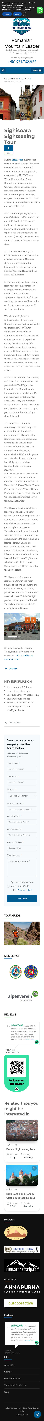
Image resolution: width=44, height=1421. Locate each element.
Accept (7, 14)
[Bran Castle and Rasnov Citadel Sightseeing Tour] (22, 1175)
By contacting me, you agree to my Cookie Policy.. (22, 886)
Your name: (13, 763)
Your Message (14, 855)
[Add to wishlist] (34, 1123)
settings (27, 9)
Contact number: (15, 803)
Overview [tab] (13, 668)
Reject (17, 14)
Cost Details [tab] (14, 722)
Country (11, 789)
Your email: (13, 776)
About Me (9, 1365)
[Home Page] (3, 70)
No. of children (14, 829)
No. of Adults (14, 816)
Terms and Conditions (15, 1385)
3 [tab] (15, 636)
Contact (8, 1372)
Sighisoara (17, 160)
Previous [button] (27, 620)
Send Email (22, 898)
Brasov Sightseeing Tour (20, 1149)
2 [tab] (12, 636)
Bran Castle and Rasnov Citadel (18, 657)
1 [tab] (9, 636)
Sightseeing (11, 1144)
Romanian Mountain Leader (22, 43)
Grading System (12, 1378)
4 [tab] (19, 636)
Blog (6, 1392)
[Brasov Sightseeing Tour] (22, 1130)
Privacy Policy (24, 890)
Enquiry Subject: (15, 842)
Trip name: (12, 753)
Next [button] (33, 620)
